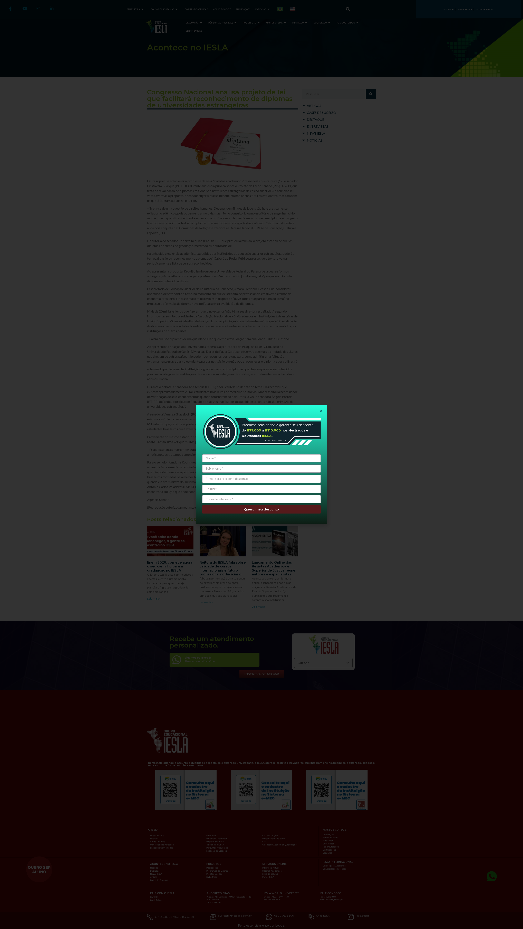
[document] (261, 464)
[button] (321, 410)
